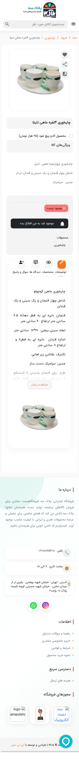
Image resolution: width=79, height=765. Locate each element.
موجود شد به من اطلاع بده (37, 223)
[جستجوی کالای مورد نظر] (7, 24)
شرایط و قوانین (60, 648)
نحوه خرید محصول (58, 655)
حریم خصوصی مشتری (56, 641)
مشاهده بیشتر (39, 384)
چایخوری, (59, 245)
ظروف (63, 38)
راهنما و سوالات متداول (56, 633)
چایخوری (50, 38)
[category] (73, 24)
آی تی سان (17, 745)
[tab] (60, 268)
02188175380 (47, 550)
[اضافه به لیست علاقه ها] (64, 54)
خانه (74, 38)
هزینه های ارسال (60, 680)
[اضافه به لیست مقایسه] (64, 74)
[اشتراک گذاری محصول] (64, 64)
